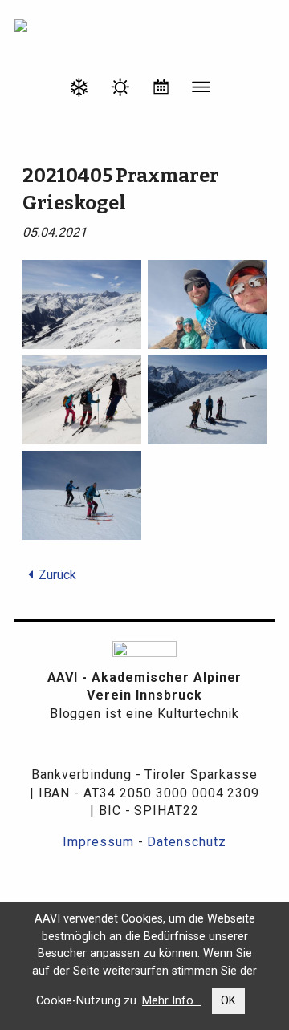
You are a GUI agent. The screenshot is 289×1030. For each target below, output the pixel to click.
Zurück (57, 574)
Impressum (98, 842)
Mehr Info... (171, 1001)
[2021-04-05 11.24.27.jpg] (207, 303)
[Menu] (201, 89)
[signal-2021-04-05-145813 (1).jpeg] (207, 399)
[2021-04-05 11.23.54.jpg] (81, 303)
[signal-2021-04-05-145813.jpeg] (81, 494)
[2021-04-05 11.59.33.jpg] (81, 399)
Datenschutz (186, 842)
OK (228, 1001)
